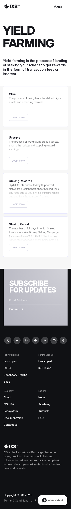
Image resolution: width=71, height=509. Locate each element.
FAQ (41, 418)
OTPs (7, 368)
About (7, 397)
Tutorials (43, 411)
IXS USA (9, 404)
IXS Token (44, 368)
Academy (44, 404)
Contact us (10, 424)
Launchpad (10, 361)
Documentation (13, 418)
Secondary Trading (15, 375)
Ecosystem (11, 411)
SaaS (7, 381)
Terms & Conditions (16, 500)
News (42, 397)
